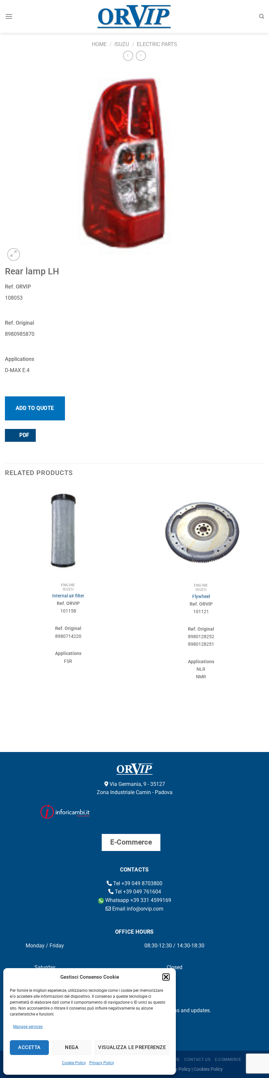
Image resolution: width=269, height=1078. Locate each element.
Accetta (29, 1047)
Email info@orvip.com (137, 909)
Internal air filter (68, 596)
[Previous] (5, 606)
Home (99, 44)
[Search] (261, 16)
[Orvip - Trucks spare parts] (134, 16)
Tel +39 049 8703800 (137, 883)
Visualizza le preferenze (132, 1047)
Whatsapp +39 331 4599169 (137, 900)
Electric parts (157, 44)
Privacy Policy (101, 1063)
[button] (166, 977)
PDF (24, 435)
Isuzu (121, 44)
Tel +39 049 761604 (137, 892)
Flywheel (201, 596)
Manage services (28, 1026)
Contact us (197, 1059)
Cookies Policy (208, 1069)
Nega (71, 1047)
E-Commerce (228, 1059)
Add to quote (35, 408)
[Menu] (9, 16)
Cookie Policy (74, 1063)
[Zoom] (13, 254)
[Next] (264, 606)
